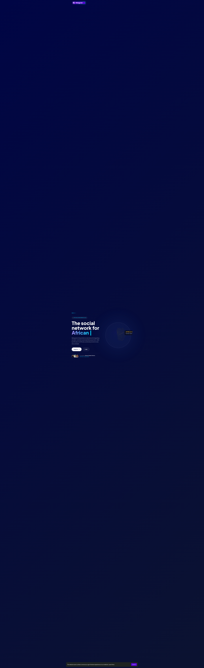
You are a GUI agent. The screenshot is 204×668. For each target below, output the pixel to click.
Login (86, 351)
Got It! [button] (134, 664)
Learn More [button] (111, 664)
